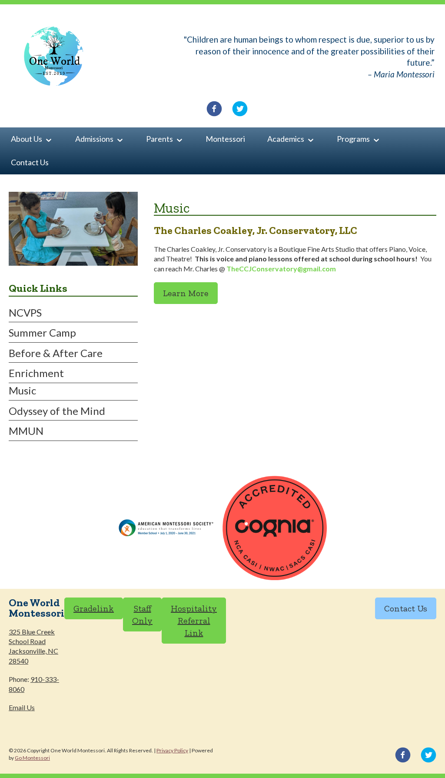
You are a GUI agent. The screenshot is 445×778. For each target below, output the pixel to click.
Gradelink (93, 608)
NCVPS (25, 312)
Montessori (225, 139)
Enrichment (36, 373)
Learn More (186, 293)
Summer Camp (42, 332)
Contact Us (30, 162)
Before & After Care (56, 353)
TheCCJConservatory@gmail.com (281, 268)
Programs (353, 139)
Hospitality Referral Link (194, 620)
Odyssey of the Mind (57, 410)
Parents (159, 139)
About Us (26, 139)
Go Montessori (32, 758)
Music (22, 390)
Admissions (94, 139)
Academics (285, 139)
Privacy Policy (172, 750)
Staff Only (142, 614)
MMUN (26, 430)
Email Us (22, 707)
